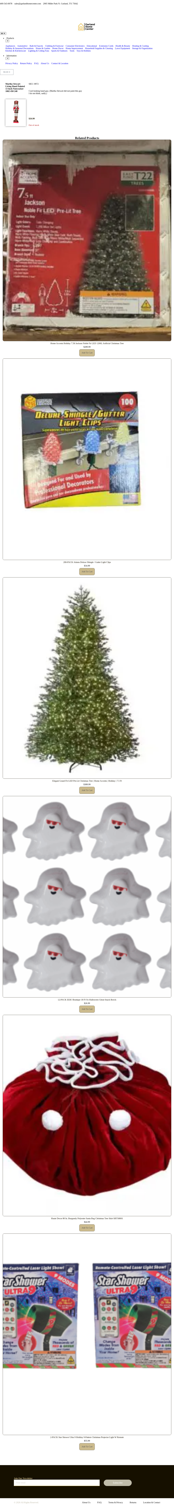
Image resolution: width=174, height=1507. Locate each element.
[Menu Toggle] (3, 33)
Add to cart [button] (87, 353)
